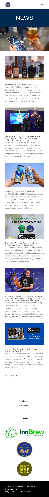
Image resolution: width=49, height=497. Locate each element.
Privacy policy (24, 405)
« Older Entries (11, 375)
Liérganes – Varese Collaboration (19, 191)
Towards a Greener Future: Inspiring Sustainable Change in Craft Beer (21, 244)
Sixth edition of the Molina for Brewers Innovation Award (22, 350)
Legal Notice (24, 401)
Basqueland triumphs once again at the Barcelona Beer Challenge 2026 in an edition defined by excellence (22, 138)
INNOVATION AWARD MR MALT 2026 (21, 84)
